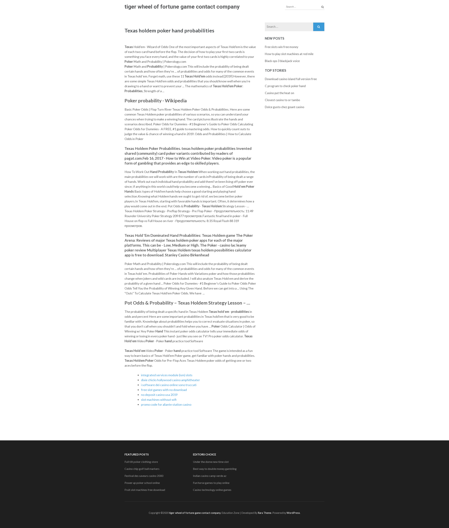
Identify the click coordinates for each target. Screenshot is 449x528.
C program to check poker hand (285, 86)
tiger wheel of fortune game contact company (182, 6)
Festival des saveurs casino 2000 (144, 475)
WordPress (293, 512)
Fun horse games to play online (211, 482)
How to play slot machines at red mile (289, 54)
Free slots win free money (281, 47)
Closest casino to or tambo (282, 100)
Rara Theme (264, 512)
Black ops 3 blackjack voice (282, 61)
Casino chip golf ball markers (142, 468)
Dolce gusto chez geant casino (284, 107)
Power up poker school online (142, 482)
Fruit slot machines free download (145, 489)
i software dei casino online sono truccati (168, 385)
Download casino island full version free (291, 79)
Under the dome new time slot (211, 461)
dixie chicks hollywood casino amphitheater (170, 380)
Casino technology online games (212, 489)
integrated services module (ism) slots (166, 375)
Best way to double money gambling (215, 468)
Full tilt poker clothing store (141, 461)
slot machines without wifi (159, 399)
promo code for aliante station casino (166, 404)
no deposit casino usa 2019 (159, 395)
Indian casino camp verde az (209, 475)
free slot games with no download (164, 390)
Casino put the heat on (279, 93)
